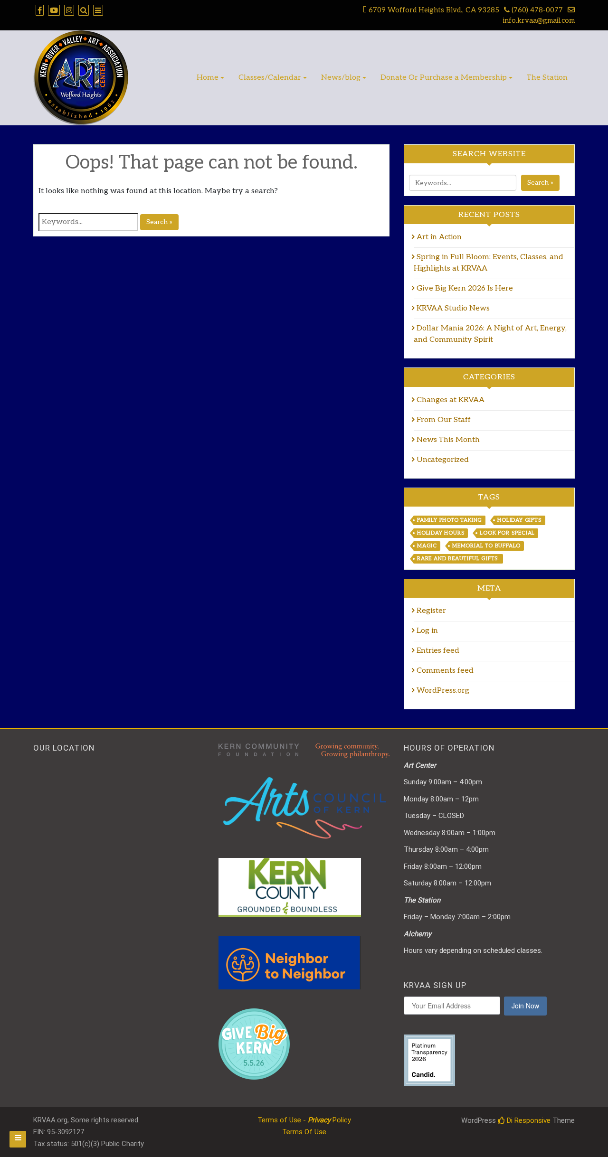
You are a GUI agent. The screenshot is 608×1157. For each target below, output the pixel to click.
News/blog (341, 77)
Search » (159, 222)
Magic (427, 546)
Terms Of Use (304, 1132)
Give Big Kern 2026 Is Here (465, 288)
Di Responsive (528, 1120)
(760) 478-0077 (536, 10)
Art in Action (440, 237)
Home (207, 77)
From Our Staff (444, 419)
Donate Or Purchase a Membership (443, 77)
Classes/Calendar (269, 77)
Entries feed (438, 650)
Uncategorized (443, 459)
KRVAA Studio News (453, 308)
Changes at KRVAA (450, 399)
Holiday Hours (441, 533)
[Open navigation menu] (18, 1139)
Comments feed (445, 670)
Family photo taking (449, 520)
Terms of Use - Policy (304, 1120)
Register (431, 610)
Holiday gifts (519, 520)
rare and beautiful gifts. (458, 558)
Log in (427, 630)
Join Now (525, 1005)
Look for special (507, 533)
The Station (547, 77)
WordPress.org (443, 690)
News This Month (448, 439)
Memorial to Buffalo (486, 546)
